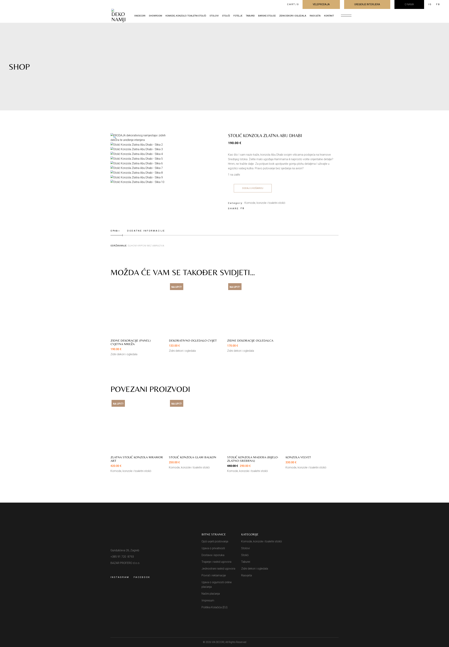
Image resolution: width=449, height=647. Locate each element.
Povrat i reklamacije (214, 575)
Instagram (119, 577)
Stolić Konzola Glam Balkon (192, 457)
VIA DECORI (218, 642)
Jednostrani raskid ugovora (218, 568)
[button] (115, 137)
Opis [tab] (114, 230)
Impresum (208, 600)
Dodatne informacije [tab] (146, 230)
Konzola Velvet (298, 457)
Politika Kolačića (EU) (214, 607)
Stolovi (245, 548)
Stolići (245, 555)
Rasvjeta (246, 575)
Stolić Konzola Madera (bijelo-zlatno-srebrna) (253, 458)
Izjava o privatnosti (213, 548)
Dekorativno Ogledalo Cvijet (193, 340)
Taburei (245, 561)
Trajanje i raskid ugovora (216, 561)
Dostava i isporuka (213, 555)
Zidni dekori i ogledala (123, 354)
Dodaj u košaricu (252, 188)
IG (430, 4)
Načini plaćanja (211, 593)
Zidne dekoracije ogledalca (250, 340)
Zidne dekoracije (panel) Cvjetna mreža (130, 342)
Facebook (142, 577)
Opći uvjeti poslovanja (215, 541)
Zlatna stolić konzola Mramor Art (136, 458)
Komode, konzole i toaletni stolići (264, 203)
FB (438, 4)
